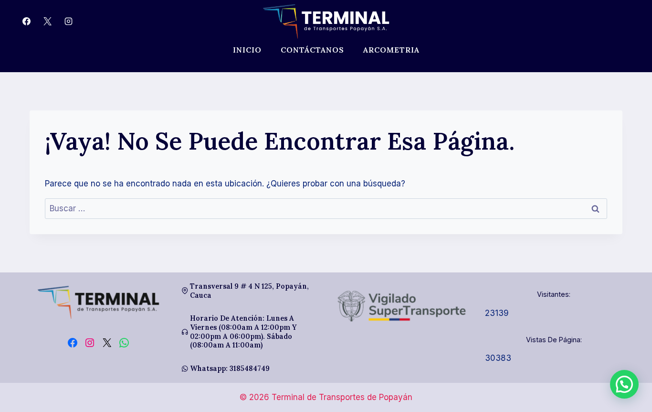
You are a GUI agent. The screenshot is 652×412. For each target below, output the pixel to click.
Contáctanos (312, 49)
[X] (47, 21)
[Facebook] (26, 21)
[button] (624, 384)
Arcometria (391, 49)
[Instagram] (68, 21)
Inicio (247, 49)
